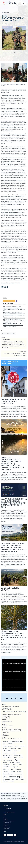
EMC (4, 760)
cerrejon (5, 748)
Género (19, 714)
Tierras (22, 779)
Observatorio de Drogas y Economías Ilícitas (13, 730)
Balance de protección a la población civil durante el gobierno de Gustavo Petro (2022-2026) (14, 503)
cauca (22, 746)
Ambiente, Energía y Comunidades (10, 706)
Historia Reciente (6, 718)
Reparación (15, 779)
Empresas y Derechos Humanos (9, 714)
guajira (14, 764)
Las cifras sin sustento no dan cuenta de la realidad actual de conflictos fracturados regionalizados (14, 547)
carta (16, 746)
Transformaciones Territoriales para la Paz (12, 738)
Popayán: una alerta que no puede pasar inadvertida (13, 401)
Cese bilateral (13, 748)
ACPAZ (5, 297)
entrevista (9, 760)
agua (4, 743)
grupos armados (6, 764)
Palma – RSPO (5, 732)
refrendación (6, 779)
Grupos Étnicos (6, 716)
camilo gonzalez (8, 746)
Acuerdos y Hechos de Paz (9, 53)
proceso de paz (15, 777)
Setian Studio (21, 841)
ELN (21, 757)
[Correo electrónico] (16, 301)
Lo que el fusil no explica (10, 589)
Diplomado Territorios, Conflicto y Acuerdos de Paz (14, 712)
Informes (4, 719)
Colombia (7, 750)
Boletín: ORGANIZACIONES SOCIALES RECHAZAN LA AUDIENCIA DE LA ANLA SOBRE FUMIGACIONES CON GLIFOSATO (13, 325)
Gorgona (18, 762)
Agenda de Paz (16, 741)
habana (20, 764)
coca (19, 748)
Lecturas (6, 771)
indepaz (6, 766)
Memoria (4, 724)
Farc (17, 760)
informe (6, 769)
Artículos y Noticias (6, 708)
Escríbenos (8, 808)
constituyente (6, 753)
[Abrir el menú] (23, 3)
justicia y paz (18, 769)
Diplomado (17, 755)
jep (12, 769)
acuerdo (5, 741)
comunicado (16, 750)
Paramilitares (8, 774)
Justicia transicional (7, 721)
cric (13, 753)
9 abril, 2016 (3, 337)
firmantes (5, 762)
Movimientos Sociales (7, 726)
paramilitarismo (18, 774)
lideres (13, 771)
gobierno (12, 762)
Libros (3, 722)
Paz (5, 776)
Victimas (5, 781)
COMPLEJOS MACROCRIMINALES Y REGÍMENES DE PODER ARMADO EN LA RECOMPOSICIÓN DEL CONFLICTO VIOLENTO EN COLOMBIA (12, 463)
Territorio (4, 737)
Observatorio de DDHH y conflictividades (12, 729)
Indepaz (11, 841)
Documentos (7, 757)
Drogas (15, 757)
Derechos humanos (7, 755)
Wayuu (11, 781)
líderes (19, 771)
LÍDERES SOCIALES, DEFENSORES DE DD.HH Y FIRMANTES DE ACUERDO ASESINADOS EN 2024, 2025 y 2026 (13, 636)
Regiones (4, 734)
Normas (4, 727)
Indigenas (15, 767)
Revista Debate (5, 735)
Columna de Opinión (7, 709)
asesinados (10, 743)
